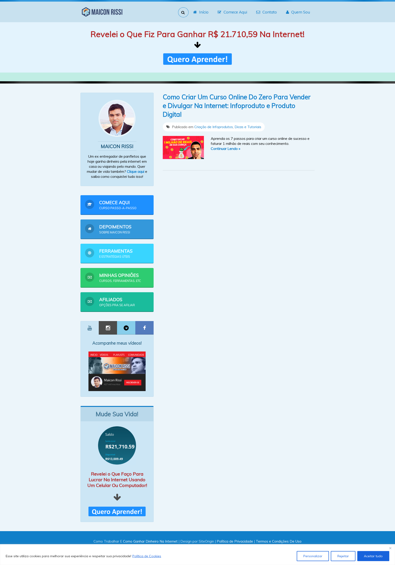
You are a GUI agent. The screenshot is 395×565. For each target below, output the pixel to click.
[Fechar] (390, 548)
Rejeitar (343, 556)
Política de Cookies (146, 556)
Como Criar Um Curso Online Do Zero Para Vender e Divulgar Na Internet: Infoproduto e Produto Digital (237, 105)
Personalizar (312, 556)
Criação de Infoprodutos (213, 127)
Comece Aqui (235, 12)
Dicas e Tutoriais (248, 127)
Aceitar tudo (373, 556)
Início (203, 12)
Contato (269, 12)
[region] (197, 554)
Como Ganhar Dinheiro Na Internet (150, 541)
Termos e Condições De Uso (279, 541)
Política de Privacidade (235, 541)
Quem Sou (300, 12)
